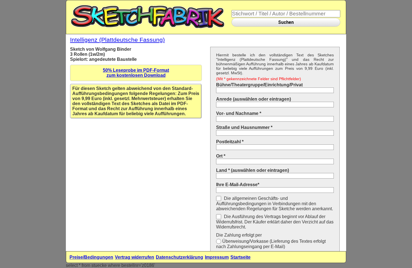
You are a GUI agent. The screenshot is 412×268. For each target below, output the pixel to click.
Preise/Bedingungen (91, 257)
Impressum (217, 257)
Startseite (240, 257)
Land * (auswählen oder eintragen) (252, 170)
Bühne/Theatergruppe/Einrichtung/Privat (259, 84)
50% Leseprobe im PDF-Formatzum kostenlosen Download (136, 73)
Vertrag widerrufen (134, 257)
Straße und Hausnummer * (244, 127)
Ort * (220, 156)
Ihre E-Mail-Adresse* (237, 184)
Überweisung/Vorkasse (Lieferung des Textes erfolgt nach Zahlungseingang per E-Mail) (271, 244)
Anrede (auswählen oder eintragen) (253, 99)
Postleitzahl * (230, 141)
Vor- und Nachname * (238, 113)
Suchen (286, 22)
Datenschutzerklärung (179, 257)
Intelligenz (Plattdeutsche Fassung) (117, 39)
